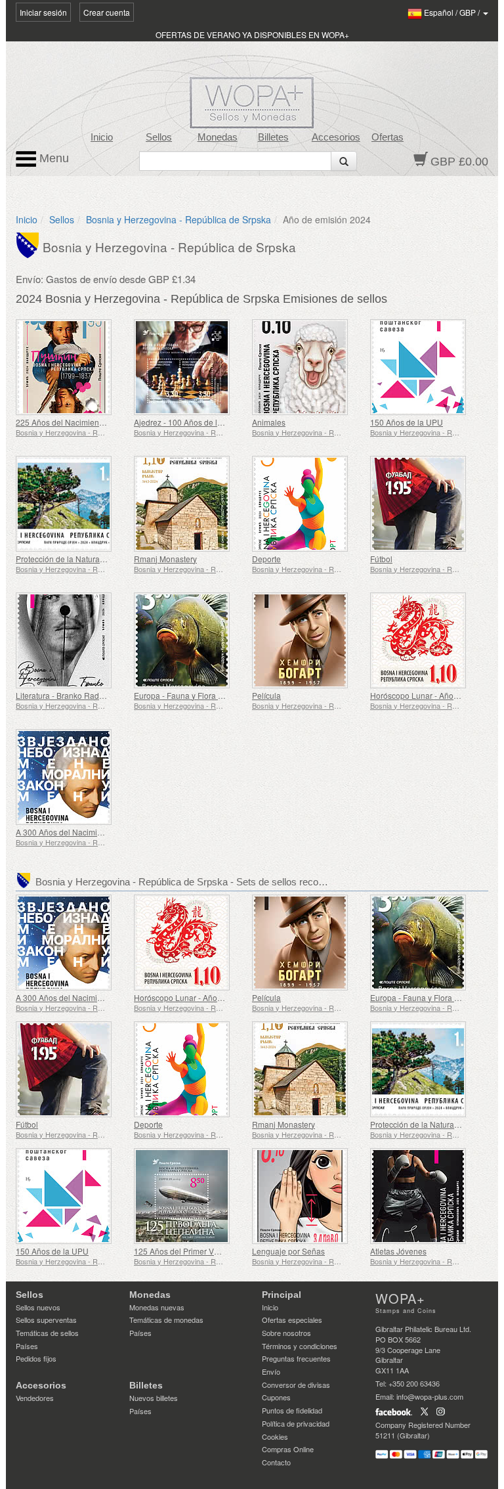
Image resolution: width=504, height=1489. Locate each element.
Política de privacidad (295, 1423)
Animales (268, 422)
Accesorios (336, 137)
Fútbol (381, 558)
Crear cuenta (106, 12)
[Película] (308, 640)
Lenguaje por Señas (288, 1250)
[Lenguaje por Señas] (308, 1196)
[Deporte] (308, 504)
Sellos (159, 137)
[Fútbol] (426, 504)
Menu (52, 158)
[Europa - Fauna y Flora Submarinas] (189, 640)
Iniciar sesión (43, 12)
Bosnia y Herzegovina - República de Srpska (178, 219)
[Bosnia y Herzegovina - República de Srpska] (29, 244)
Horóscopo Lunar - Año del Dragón (432, 695)
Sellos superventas (46, 1319)
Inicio (102, 137)
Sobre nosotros (286, 1332)
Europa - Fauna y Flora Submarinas (197, 695)
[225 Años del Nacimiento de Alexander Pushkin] (71, 367)
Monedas (218, 137)
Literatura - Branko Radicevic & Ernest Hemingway (106, 695)
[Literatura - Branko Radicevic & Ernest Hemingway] (71, 640)
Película (266, 695)
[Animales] (308, 367)
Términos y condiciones (299, 1346)
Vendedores (35, 1397)
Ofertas (387, 137)
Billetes (273, 137)
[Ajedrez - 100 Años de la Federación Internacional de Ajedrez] (189, 367)
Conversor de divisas (296, 1384)
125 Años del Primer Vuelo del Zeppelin (205, 1250)
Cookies (275, 1436)
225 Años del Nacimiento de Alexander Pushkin (101, 422)
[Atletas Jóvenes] (426, 1196)
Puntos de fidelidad (292, 1410)
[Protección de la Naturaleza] (71, 504)
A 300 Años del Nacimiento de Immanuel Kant (98, 831)
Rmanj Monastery (165, 558)
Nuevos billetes (153, 1397)
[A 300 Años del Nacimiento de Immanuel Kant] (71, 777)
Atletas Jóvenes (398, 1250)
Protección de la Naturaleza (65, 558)
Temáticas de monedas (166, 1319)
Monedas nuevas (156, 1307)
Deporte (266, 558)
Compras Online (288, 1449)
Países (27, 1346)
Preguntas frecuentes (296, 1358)
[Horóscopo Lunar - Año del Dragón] (426, 640)
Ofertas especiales (292, 1319)
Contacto (276, 1462)
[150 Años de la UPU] (426, 367)
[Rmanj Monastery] (189, 504)
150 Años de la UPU (406, 422)
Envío (271, 1371)
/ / (453, 12)
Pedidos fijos (36, 1358)
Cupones (276, 1397)
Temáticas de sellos (47, 1332)
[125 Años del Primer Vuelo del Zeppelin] (189, 1196)
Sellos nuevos (38, 1307)
